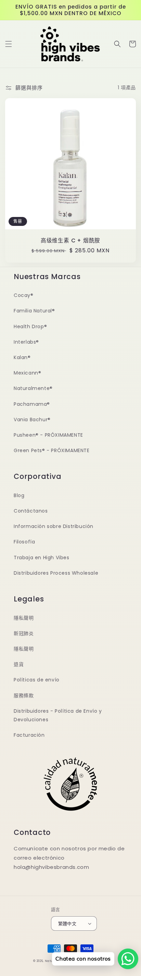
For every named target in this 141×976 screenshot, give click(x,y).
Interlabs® (26, 341)
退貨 (19, 664)
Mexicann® (27, 372)
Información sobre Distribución (53, 526)
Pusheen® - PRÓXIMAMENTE (48, 435)
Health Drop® (30, 326)
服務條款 (24, 695)
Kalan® (22, 357)
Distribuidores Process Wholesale (56, 573)
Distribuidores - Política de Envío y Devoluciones (58, 715)
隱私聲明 (24, 618)
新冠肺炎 (24, 633)
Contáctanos (31, 510)
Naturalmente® (33, 388)
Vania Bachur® (32, 419)
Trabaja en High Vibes (41, 557)
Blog (19, 495)
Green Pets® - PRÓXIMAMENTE (52, 450)
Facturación (29, 735)
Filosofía (24, 541)
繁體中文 (67, 923)
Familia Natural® (34, 310)
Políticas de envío (37, 679)
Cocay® (24, 295)
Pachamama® (32, 404)
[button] (8, 43)
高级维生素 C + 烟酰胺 (70, 240)
